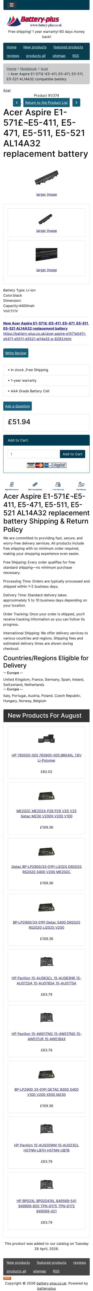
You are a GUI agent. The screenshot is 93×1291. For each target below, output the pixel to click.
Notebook (28, 68)
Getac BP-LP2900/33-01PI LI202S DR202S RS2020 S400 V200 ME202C (46, 869)
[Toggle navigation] (11, 5)
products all (36, 56)
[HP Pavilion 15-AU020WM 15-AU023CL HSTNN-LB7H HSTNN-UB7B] (46, 1128)
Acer (44, 68)
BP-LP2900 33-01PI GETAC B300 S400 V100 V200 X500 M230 (46, 1092)
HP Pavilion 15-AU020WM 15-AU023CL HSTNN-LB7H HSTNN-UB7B (46, 1147)
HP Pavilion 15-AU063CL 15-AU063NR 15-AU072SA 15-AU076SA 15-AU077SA (46, 980)
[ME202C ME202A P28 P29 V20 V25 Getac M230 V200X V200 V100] (46, 794)
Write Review (15, 353)
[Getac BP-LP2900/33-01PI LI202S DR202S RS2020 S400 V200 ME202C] (46, 850)
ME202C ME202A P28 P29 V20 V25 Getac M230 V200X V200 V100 (46, 813)
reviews (13, 56)
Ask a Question (17, 406)
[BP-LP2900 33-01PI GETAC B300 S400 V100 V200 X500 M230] (46, 1073)
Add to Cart (72, 454)
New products (34, 47)
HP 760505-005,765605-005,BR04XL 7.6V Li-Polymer (47, 758)
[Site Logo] (46, 22)
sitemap (59, 56)
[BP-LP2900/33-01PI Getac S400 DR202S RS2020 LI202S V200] (46, 905)
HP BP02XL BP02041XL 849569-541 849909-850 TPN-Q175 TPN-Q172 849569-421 (46, 1206)
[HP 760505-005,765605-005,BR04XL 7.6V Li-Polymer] (46, 738)
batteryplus (46, 1288)
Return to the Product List (46, 102)
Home (11, 47)
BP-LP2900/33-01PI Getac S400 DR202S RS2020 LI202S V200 (46, 925)
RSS (75, 56)
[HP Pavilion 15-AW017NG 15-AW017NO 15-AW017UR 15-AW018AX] (46, 1017)
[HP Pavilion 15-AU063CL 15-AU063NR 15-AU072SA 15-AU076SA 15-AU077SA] (46, 961)
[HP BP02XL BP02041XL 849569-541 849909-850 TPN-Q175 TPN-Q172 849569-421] (46, 1184)
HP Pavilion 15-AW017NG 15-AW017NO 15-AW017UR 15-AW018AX (47, 1036)
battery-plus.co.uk (51, 1283)
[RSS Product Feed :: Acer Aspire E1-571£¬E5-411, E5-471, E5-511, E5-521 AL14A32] (7, 1278)
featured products (68, 47)
